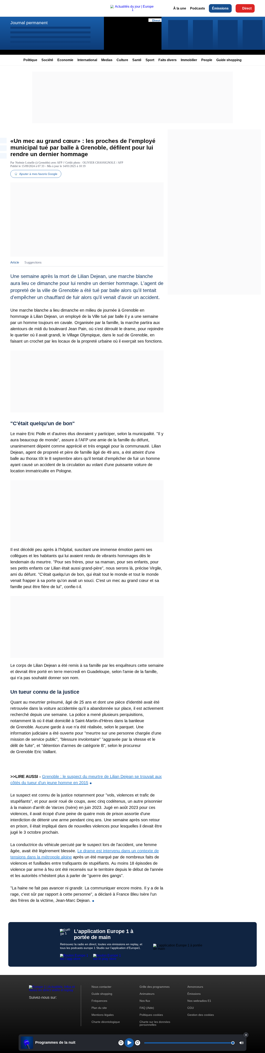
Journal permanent (29, 22)
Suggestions (33, 262)
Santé (136, 60)
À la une (179, 8)
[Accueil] (132, 10)
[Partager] (3, 140)
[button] (241, 1042)
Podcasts (197, 8)
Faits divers (167, 60)
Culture (122, 60)
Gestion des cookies (200, 1014)
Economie (65, 60)
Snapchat (59, 1005)
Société (47, 60)
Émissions (220, 8)
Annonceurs (195, 986)
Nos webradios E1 (199, 1000)
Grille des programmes (155, 986)
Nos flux (145, 1000)
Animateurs (147, 993)
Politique (30, 60)
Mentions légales (103, 1014)
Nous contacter (101, 986)
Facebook (45, 1005)
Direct (247, 8)
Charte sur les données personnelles (155, 1023)
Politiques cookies (151, 1014)
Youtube (52, 1005)
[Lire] (129, 1042)
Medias (106, 60)
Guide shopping (229, 60)
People (206, 60)
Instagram (38, 1005)
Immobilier (189, 60)
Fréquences (99, 1000)
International (87, 60)
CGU (190, 1007)
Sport (150, 60)
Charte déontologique (106, 1021)
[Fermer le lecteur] (245, 1034)
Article (14, 262)
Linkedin (66, 1005)
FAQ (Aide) (147, 1007)
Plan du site (99, 1007)
